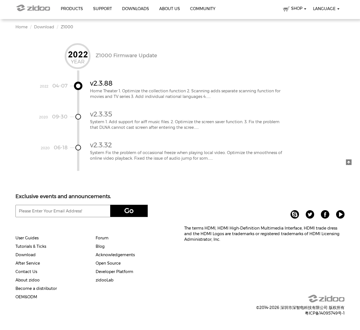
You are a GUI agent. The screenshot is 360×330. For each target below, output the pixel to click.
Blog (100, 246)
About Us (169, 8)
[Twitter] (307, 214)
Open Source (108, 263)
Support (102, 8)
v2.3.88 (101, 83)
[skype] (292, 214)
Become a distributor (36, 288)
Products (72, 8)
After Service (27, 263)
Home (21, 26)
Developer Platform (114, 271)
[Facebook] (322, 214)
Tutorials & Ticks (30, 246)
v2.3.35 (101, 114)
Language (325, 8)
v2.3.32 (101, 145)
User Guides (27, 237)
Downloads (135, 8)
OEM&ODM (26, 296)
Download (44, 26)
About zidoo (27, 280)
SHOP (296, 8)
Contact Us (26, 271)
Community (202, 8)
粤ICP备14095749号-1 (325, 313)
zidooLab (104, 280)
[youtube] (337, 214)
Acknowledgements (115, 254)
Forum (102, 237)
